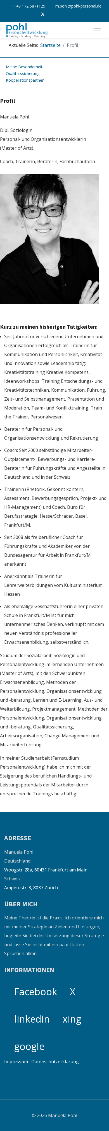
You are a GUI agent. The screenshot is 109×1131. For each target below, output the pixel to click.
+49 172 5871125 (29, 6)
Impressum (16, 1062)
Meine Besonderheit (24, 66)
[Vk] (66, 15)
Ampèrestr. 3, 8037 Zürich (31, 888)
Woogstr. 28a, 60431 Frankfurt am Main (45, 870)
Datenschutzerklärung (55, 1062)
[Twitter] (42, 14)
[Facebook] (31, 15)
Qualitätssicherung (22, 73)
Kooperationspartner (25, 80)
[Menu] (97, 30)
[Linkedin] (54, 15)
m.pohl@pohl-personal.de (78, 6)
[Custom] (78, 15)
